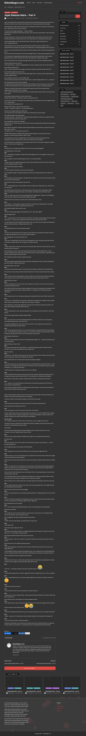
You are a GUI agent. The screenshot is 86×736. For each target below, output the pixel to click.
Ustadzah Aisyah (70, 103)
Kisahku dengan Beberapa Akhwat (66, 98)
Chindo (61, 30)
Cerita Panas (63, 28)
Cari (62, 11)
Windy (62, 105)
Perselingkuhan (14, 12)
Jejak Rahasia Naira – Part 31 (66, 53)
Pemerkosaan (63, 39)
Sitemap (58, 710)
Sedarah (62, 44)
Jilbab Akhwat (7, 12)
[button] (16, 655)
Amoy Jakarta (73, 94)
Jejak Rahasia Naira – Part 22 (66, 83)
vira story (77, 103)
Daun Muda (62, 33)
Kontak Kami (59, 708)
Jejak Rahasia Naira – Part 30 (66, 57)
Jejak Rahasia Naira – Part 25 (66, 73)
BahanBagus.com (14, 2)
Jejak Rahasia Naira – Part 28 (66, 63)
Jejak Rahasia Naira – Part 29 (66, 60)
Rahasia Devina (74, 101)
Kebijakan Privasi (60, 706)
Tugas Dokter (63, 103)
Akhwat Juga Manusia (64, 94)
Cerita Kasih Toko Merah (65, 96)
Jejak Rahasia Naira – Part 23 (66, 80)
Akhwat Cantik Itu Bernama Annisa (67, 92)
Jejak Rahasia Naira (8, 637)
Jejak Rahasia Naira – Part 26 (66, 70)
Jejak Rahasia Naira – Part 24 (66, 77)
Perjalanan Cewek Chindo (65, 101)
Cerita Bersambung (64, 25)
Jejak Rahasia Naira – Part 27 (66, 67)
